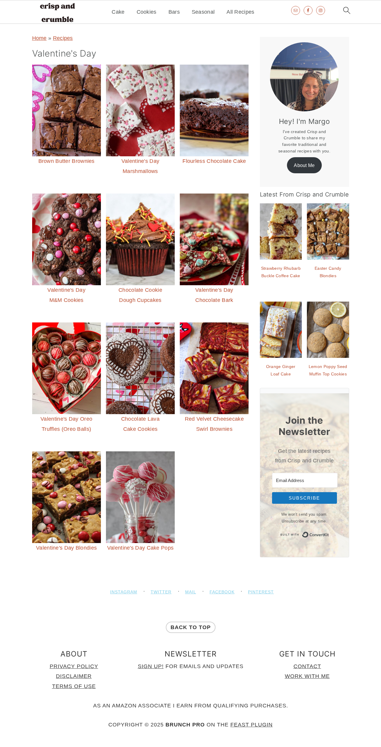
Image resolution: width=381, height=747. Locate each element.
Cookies (147, 12)
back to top (191, 627)
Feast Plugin (251, 725)
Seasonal (203, 12)
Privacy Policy (74, 666)
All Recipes (240, 12)
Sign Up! (151, 666)
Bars (174, 12)
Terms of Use (74, 686)
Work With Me (307, 676)
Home (39, 38)
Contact (307, 666)
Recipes (63, 38)
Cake (118, 12)
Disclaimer (74, 676)
